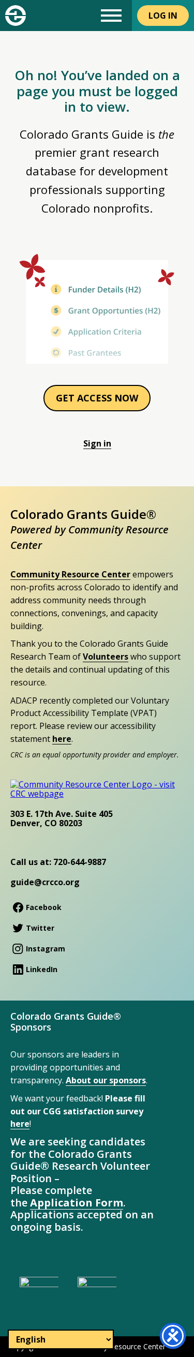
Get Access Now (97, 398)
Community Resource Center (70, 574)
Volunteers (105, 656)
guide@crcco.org (45, 882)
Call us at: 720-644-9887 (58, 862)
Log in (162, 15)
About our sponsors (106, 1080)
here (61, 738)
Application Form (76, 1203)
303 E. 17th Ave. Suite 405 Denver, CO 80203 (61, 818)
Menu (111, 15)
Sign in (97, 443)
